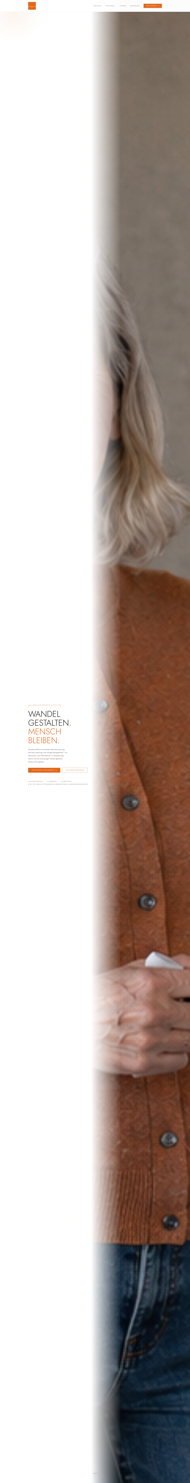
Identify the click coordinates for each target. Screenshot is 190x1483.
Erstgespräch (151, 6)
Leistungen (109, 6)
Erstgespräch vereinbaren (43, 770)
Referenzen (135, 6)
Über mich (97, 6)
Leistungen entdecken (75, 770)
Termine (123, 6)
